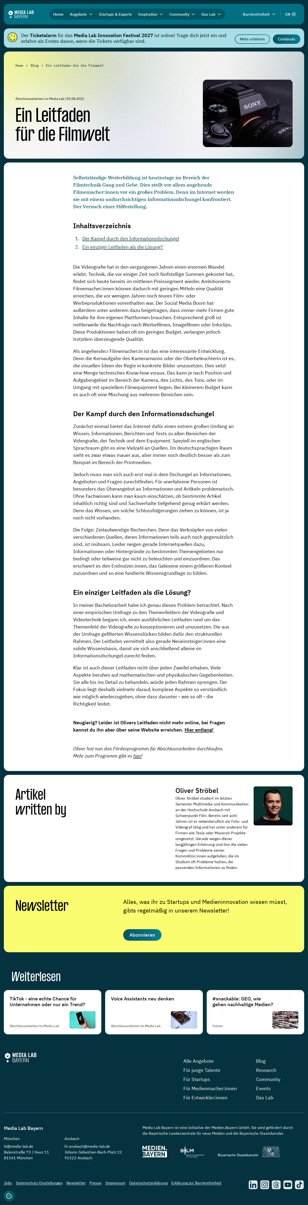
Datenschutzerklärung (148, 1182)
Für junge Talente (201, 1070)
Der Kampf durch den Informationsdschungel (130, 238)
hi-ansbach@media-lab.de (87, 1146)
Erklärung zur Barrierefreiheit (196, 1182)
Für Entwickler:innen (205, 1097)
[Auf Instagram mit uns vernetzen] (265, 1185)
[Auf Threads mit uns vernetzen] (276, 1185)
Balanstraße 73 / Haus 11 (26, 1152)
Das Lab (264, 1097)
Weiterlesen (36, 977)
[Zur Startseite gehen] (21, 14)
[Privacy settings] (9, 1195)
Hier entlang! (199, 729)
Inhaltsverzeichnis (102, 225)
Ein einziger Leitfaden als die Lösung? (122, 247)
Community (268, 1079)
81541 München (18, 1157)
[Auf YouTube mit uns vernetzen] (288, 1185)
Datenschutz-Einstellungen (39, 1182)
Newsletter (42, 906)
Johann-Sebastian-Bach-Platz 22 (93, 1152)
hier (137, 755)
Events (263, 1088)
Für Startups (196, 1079)
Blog (261, 1061)
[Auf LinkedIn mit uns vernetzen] (253, 1185)
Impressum (115, 1182)
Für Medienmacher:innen (210, 1088)
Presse (96, 1182)
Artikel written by (40, 803)
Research (266, 1070)
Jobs (8, 1182)
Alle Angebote (198, 1061)
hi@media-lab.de (18, 1146)
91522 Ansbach (78, 1157)
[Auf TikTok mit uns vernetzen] (299, 1185)
